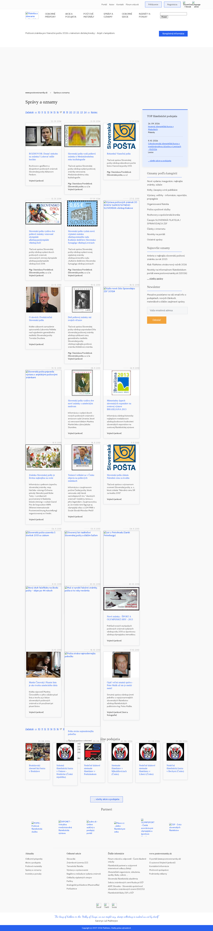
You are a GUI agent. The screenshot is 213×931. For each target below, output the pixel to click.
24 (85, 112)
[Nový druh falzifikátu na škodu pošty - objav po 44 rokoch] (43, 619)
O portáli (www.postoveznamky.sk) (165, 859)
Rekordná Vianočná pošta (119, 153)
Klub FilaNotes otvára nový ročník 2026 (167, 264)
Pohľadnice (72, 888)
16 (58, 112)
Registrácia (172, 4)
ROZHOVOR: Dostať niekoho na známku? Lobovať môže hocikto (43, 156)
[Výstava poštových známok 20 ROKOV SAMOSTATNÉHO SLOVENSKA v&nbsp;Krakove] (121, 244)
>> (89, 112)
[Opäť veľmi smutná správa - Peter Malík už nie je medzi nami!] (121, 664)
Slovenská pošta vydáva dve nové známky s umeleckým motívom (81, 403)
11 (42, 112)
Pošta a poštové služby (158, 209)
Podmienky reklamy (158, 873)
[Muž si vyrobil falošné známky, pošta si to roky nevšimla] (82, 619)
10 (39, 112)
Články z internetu (156, 228)
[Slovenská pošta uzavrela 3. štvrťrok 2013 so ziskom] (43, 558)
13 (48, 112)
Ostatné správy (154, 239)
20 (70, 112)
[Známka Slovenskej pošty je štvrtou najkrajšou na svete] (43, 457)
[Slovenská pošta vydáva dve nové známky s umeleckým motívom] (82, 383)
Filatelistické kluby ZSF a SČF (121, 892)
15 (54, 112)
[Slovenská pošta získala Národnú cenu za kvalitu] (121, 457)
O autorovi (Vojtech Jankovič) (162, 862)
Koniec (94, 112)
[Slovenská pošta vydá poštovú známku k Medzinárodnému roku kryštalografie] (82, 136)
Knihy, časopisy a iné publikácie (162, 190)
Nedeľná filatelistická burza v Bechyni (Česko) (175, 768)
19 (67, 112)
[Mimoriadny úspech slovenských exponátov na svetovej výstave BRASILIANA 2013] (121, 383)
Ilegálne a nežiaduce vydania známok (84, 873)
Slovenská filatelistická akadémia (123, 878)
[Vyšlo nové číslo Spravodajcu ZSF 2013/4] (121, 328)
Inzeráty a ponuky (144, 15)
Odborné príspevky (50, 15)
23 (81, 112)
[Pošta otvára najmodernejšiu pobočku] (82, 689)
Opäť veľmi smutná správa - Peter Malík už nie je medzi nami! (120, 685)
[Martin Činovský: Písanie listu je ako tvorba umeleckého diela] (43, 664)
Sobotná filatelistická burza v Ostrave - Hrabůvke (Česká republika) (65, 771)
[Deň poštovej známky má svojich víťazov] (82, 299)
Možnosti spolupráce (159, 870)
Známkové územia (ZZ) (77, 862)
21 (74, 112)
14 (51, 112)
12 (45, 112)
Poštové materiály (88, 15)
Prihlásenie (153, 4)
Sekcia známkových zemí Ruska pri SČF (126, 882)
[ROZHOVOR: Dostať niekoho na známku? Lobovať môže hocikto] (43, 136)
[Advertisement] (106, 67)
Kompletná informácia (173, 33)
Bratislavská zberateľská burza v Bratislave (37, 768)
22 (78, 112)
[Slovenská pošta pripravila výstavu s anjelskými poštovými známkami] (43, 407)
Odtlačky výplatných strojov (79, 877)
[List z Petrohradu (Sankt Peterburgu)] (121, 558)
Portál (104, 4)
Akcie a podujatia (70, 15)
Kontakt (120, 4)
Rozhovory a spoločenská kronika (163, 214)
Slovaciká (71, 859)
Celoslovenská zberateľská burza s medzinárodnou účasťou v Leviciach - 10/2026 (164, 146)
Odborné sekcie (127, 15)
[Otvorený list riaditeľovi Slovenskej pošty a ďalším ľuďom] (82, 558)
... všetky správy (155, 278)
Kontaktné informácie (159, 866)
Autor (111, 4)
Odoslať (157, 320)
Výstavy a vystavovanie (77, 870)
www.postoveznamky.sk (36, 92)
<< (36, 112)
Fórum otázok (132, 4)
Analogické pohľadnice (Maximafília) (83, 885)
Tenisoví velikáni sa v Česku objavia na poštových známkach (81, 478)
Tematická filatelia (75, 866)
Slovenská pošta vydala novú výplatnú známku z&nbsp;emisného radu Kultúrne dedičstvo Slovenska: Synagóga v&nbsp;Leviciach (82, 237)
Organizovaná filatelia (158, 204)
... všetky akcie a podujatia (159, 160)
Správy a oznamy (108, 15)
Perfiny (70, 881)
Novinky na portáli (156, 234)
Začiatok (29, 112)
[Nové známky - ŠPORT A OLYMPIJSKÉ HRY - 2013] (121, 599)
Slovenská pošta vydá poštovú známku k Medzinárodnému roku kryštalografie (82, 156)
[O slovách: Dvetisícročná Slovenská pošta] (43, 299)
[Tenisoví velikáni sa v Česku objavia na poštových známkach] (82, 457)
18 (64, 112)
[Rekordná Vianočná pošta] (121, 136)
